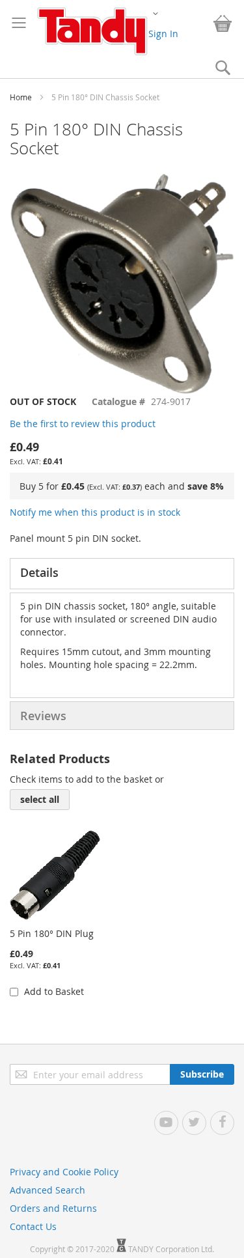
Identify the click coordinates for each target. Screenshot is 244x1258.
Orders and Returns (53, 1208)
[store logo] (92, 31)
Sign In (163, 33)
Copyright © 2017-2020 (73, 1249)
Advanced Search (47, 1190)
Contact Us (33, 1226)
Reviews (43, 715)
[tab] (122, 573)
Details (39, 572)
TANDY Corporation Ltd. (171, 1249)
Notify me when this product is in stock (95, 512)
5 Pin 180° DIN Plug (52, 933)
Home (21, 97)
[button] (155, 13)
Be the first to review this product (83, 423)
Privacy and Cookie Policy (64, 1172)
